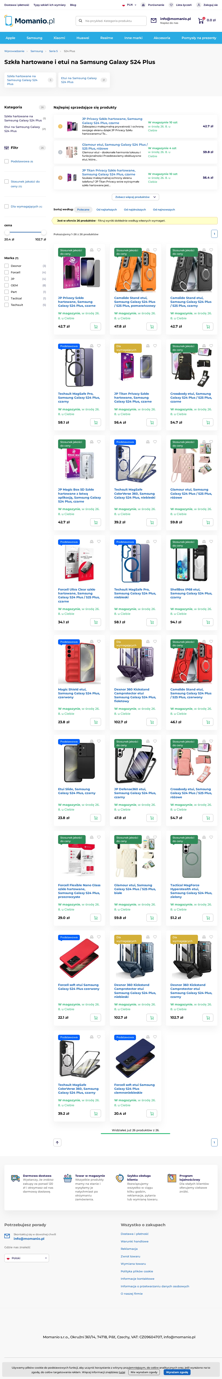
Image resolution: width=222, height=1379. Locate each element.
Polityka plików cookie (137, 1271)
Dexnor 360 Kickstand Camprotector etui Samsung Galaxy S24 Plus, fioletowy (135, 695)
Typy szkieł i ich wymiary (50, 5)
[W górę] (57, 1142)
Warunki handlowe (135, 1241)
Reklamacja (129, 1248)
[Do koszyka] (95, 326)
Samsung (37, 51)
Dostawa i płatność (16, 5)
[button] (135, 197)
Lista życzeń (184, 5)
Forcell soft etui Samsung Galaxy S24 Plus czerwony (78, 987)
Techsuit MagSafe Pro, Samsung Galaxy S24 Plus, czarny (79, 397)
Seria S (53, 51)
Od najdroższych (135, 209)
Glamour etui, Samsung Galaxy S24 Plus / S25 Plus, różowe (191, 493)
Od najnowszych (164, 209)
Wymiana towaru (133, 1263)
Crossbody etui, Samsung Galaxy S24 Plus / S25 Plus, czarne (191, 397)
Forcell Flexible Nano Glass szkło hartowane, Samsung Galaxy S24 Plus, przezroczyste (79, 891)
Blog (73, 5)
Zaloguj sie (211, 5)
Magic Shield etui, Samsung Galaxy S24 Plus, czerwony (79, 693)
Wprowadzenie (14, 51)
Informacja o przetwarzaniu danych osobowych (155, 1286)
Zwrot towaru (130, 1256)
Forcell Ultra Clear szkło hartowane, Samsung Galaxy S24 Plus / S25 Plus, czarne (79, 595)
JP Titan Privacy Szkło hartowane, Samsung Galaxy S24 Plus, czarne (108, 172)
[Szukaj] (80, 21)
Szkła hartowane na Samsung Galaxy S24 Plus (25, 118)
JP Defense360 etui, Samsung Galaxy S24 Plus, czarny (135, 793)
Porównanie (156, 5)
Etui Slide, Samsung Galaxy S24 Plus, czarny (76, 791)
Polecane (83, 209)
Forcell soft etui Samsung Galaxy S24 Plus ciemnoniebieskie (134, 1089)
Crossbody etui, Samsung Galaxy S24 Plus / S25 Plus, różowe (191, 793)
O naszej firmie (132, 1293)
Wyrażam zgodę (177, 1372)
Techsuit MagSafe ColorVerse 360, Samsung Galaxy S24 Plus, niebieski (134, 493)
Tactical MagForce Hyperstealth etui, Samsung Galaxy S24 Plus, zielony (191, 891)
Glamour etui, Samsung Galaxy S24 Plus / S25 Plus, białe (135, 889)
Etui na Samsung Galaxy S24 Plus (25, 129)
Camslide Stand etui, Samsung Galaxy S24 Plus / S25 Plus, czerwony (190, 693)
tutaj (122, 1372)
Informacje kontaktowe (137, 1278)
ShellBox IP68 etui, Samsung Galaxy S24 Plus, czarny (191, 593)
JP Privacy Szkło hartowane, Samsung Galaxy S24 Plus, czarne (112, 121)
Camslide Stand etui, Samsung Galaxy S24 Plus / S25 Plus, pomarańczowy (134, 302)
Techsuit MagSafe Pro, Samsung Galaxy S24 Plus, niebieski (135, 593)
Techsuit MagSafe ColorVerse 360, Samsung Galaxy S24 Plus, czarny (78, 1089)
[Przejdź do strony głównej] (29, 21)
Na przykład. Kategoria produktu (108, 21)
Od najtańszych (106, 209)
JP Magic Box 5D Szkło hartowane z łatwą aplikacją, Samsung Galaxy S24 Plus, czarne (79, 495)
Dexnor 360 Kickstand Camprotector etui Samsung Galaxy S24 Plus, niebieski (135, 991)
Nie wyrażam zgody (144, 1372)
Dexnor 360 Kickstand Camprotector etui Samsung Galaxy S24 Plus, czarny (191, 991)
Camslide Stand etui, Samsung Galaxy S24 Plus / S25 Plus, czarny (190, 302)
